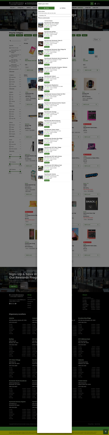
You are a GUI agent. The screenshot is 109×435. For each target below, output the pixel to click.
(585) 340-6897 (48, 62)
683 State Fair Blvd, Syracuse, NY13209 (52, 95)
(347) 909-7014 (48, 142)
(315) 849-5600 (48, 98)
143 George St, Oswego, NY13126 (51, 113)
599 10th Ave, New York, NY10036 (51, 157)
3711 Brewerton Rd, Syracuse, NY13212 (52, 122)
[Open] (69, 15)
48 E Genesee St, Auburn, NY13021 (51, 77)
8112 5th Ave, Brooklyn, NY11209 (51, 139)
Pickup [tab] (47, 8)
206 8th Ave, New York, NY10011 (51, 24)
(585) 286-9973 (48, 53)
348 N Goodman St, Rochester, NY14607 (53, 59)
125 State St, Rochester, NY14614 (51, 41)
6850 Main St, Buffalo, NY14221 (51, 33)
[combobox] (53, 15)
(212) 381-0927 (48, 169)
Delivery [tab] (63, 8)
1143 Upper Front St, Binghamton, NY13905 (53, 86)
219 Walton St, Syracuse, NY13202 (51, 104)
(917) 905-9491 (48, 133)
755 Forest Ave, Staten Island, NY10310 (52, 130)
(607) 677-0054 (48, 89)
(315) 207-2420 (48, 116)
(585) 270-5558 (48, 44)
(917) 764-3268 (48, 151)
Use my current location (44, 17)
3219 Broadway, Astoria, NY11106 (51, 175)
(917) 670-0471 (48, 178)
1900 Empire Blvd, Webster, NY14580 (52, 68)
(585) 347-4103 (48, 71)
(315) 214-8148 (48, 124)
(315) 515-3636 (48, 80)
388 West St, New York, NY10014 (51, 148)
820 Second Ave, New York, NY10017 (52, 166)
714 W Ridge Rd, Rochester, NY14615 (52, 50)
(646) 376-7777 (48, 26)
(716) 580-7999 (48, 35)
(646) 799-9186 (48, 160)
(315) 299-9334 (48, 107)
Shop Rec (47, 28)
